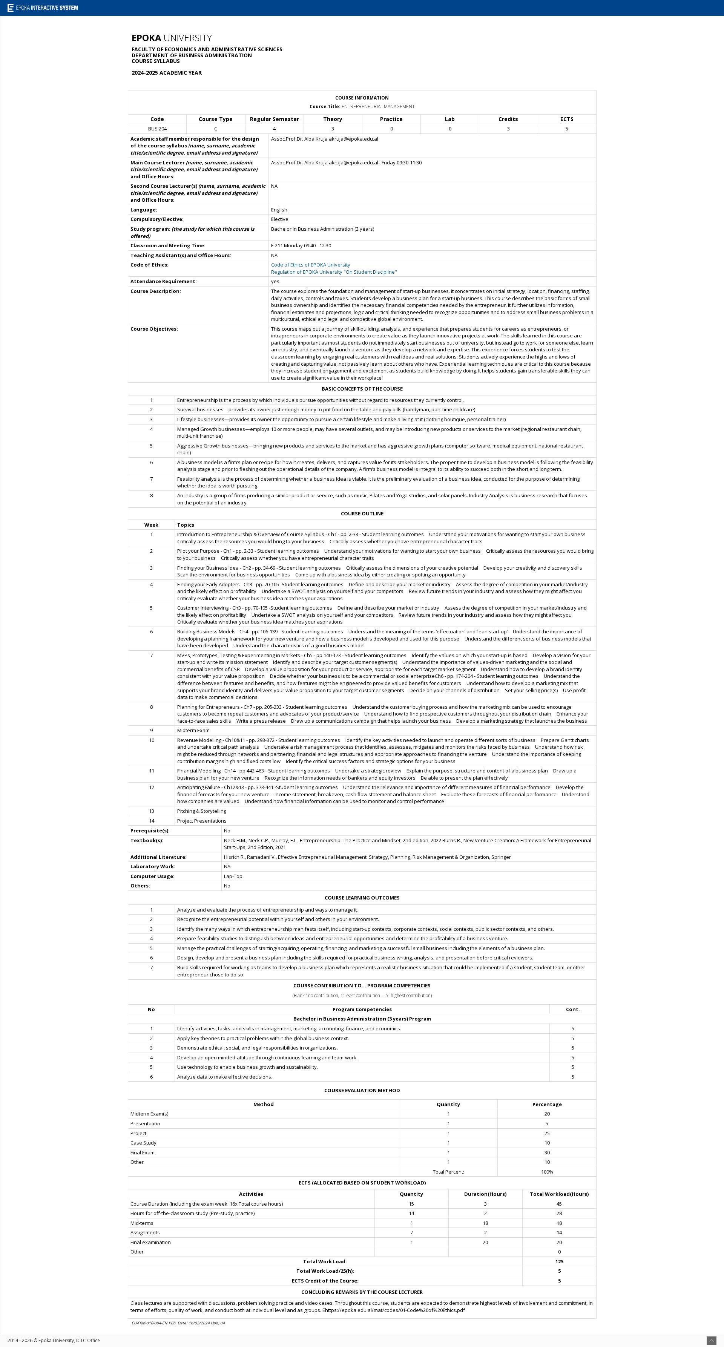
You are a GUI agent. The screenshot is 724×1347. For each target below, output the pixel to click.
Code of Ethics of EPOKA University (310, 264)
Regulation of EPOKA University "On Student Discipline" (334, 271)
